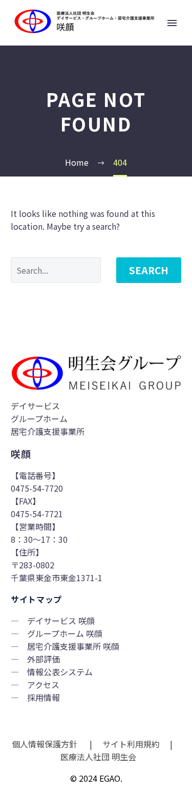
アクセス (43, 684)
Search (148, 270)
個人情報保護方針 (45, 744)
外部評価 (43, 659)
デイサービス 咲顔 (61, 620)
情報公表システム (60, 672)
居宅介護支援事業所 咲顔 (73, 646)
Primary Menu (172, 23)
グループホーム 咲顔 (64, 633)
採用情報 (43, 697)
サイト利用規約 (130, 744)
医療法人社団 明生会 (97, 757)
